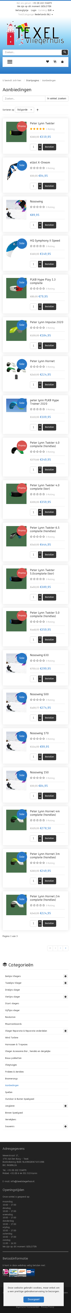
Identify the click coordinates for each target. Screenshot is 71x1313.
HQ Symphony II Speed (45, 240)
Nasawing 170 (39, 733)
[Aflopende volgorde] (37, 110)
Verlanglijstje (21, 10)
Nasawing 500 (39, 694)
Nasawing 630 (39, 655)
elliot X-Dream (40, 162)
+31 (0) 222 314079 (42, 3)
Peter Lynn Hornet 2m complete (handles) (45, 898)
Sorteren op (8, 110)
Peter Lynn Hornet (42, 361)
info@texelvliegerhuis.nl (22, 1181)
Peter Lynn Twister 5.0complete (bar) (42, 571)
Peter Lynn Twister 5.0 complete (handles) (45, 614)
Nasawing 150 (39, 772)
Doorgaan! (33, 1299)
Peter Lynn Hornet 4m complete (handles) (45, 813)
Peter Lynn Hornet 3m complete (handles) (45, 855)
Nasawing (36, 201)
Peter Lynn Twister (42, 123)
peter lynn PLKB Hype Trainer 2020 (44, 402)
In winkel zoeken (56, 98)
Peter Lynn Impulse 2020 (46, 322)
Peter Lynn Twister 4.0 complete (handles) (45, 444)
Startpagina (32, 80)
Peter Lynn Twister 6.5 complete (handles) (45, 529)
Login (33, 10)
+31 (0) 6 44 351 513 (20, 1173)
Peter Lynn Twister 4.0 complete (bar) (45, 487)
